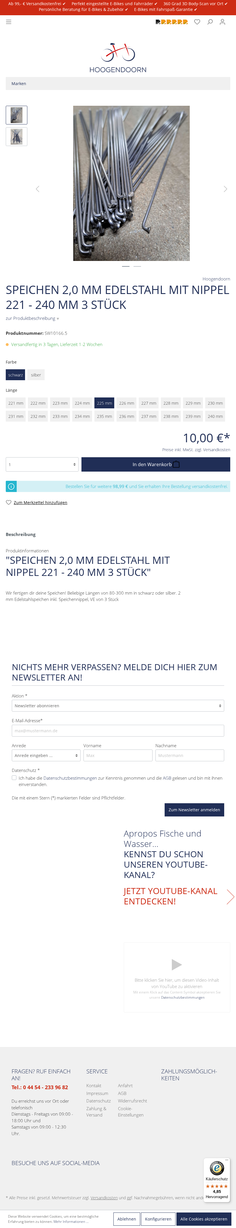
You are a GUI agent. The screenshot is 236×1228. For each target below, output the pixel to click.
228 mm (170, 403)
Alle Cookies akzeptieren (203, 1219)
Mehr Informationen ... (71, 1221)
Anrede (19, 745)
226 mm (126, 403)
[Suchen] (209, 21)
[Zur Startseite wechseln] (118, 52)
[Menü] (8, 21)
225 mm (104, 403)
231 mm (15, 416)
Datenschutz (98, 1101)
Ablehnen (126, 1219)
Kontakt (93, 1085)
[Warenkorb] (232, 18)
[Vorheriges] (37, 188)
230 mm (215, 403)
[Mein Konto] (222, 21)
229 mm (193, 403)
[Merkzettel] (197, 21)
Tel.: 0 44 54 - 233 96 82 (40, 1087)
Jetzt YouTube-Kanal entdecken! (171, 896)
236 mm (126, 416)
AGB (167, 778)
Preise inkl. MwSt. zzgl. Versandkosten (196, 449)
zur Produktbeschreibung (32, 318)
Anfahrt (125, 1085)
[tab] (20, 534)
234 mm (82, 416)
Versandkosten (104, 1197)
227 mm (148, 403)
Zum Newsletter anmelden (194, 809)
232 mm (38, 416)
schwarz (15, 375)
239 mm (193, 416)
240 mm (215, 416)
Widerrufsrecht (132, 1101)
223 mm (60, 403)
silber (36, 375)
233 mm (60, 416)
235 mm (104, 416)
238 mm (170, 416)
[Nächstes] (225, 188)
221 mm (15, 403)
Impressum (97, 1093)
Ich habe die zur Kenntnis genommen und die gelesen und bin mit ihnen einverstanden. (120, 781)
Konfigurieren (158, 1219)
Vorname (92, 745)
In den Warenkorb (153, 464)
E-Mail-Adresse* (27, 720)
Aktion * (19, 696)
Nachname (165, 745)
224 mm (82, 403)
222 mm (38, 403)
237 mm (148, 416)
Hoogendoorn (216, 279)
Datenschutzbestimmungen (70, 778)
